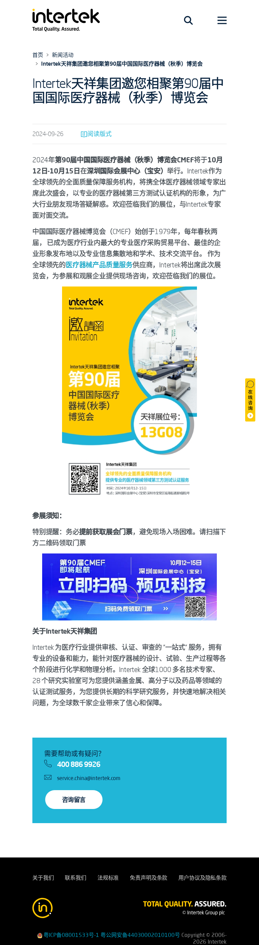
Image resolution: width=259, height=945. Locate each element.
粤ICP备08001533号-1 (71, 935)
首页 (37, 55)
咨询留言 (74, 799)
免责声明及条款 (148, 877)
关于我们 (43, 877)
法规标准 (108, 877)
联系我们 (75, 877)
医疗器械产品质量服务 (99, 265)
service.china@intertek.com (88, 778)
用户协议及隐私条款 (202, 877)
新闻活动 (63, 55)
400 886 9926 (78, 764)
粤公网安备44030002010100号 (140, 935)
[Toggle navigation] (188, 20)
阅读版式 (99, 133)
